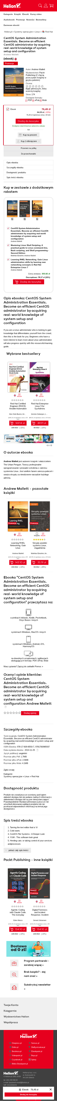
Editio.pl (15, 1047)
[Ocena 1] (27, 86)
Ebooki (25, 14)
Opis (12, 162)
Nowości (30, 20)
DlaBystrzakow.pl (38, 1047)
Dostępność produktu (16, 172)
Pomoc (38, 666)
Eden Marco (18, 920)
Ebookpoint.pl (36, 1051)
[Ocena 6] (42, 86)
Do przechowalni (28, 154)
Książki (17, 14)
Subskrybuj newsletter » (37, 986)
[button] (49, 376)
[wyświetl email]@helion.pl (19, 1083)
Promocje (20, 20)
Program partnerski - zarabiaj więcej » (36, 962)
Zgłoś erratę (9, 770)
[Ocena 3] (33, 86)
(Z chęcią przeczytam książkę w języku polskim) (36, 77)
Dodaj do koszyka (28, 121)
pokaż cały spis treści (18, 850)
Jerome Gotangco (37, 414)
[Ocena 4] (36, 86)
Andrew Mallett (38, 69)
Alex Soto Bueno (15, 414)
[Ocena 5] (39, 86)
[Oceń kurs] (12, 713)
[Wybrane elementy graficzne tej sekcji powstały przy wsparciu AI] (51, 445)
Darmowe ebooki (11, 25)
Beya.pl (34, 1055)
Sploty (33, 1060)
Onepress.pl (17, 1043)
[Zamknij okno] (50, 1090)
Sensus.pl (35, 1043)
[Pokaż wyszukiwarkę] (40, 6)
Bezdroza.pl (16, 1051)
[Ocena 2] (30, 86)
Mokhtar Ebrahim (17, 256)
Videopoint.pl (17, 1055)
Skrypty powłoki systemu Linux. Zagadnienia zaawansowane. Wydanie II (39, 548)
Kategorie (8, 14)
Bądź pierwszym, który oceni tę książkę (36, 89)
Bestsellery (41, 20)
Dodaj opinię (30, 713)
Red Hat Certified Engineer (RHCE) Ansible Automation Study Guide (18, 407)
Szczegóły (15, 167)
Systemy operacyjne (13, 776)
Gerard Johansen (39, 920)
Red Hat (35, 776)
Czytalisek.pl (17, 1060)
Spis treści (15, 177)
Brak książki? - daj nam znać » (35, 974)
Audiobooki (9, 20)
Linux (26, 776)
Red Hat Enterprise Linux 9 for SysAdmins (39, 406)
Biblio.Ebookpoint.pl (20, 1064)
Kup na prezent (30, 135)
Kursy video (36, 14)
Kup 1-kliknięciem (29, 141)
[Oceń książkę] (37, 86)
